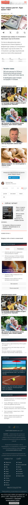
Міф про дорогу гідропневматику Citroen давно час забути (14, 344)
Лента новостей (14, 288)
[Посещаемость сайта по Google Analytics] (16, 427)
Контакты (20, 473)
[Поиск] (19, 2)
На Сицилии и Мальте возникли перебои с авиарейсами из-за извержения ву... (12, 226)
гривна (20, 193)
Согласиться (14, 503)
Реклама (20, 471)
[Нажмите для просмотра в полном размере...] (14, 60)
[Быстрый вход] (22, 2)
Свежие (8, 249)
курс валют (13, 193)
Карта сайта (21, 475)
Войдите (3, 238)
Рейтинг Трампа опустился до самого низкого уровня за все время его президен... (14, 417)
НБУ (4, 197)
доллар (5, 193)
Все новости (14, 283)
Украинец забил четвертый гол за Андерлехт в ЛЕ (13, 275)
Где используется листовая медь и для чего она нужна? (13, 348)
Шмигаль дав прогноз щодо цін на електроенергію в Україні (13, 252)
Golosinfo (5, 2)
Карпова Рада (9, 182)
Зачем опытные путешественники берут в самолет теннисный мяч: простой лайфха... (13, 387)
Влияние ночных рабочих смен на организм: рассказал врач (13, 279)
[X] (10, 32)
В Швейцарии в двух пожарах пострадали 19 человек (12, 78)
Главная (20, 462)
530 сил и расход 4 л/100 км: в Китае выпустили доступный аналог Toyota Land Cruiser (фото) (13, 73)
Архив (19, 467)
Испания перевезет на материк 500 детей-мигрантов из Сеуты (15, 399)
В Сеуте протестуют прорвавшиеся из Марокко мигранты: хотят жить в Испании (15, 407)
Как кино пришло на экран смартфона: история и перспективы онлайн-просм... (14, 351)
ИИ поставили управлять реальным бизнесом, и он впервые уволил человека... (12, 218)
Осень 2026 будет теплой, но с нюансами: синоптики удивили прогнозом (15, 403)
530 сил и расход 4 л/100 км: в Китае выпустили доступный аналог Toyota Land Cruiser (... (14, 257)
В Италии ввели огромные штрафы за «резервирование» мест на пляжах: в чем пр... (14, 372)
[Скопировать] (24, 32)
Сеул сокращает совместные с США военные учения (14, 412)
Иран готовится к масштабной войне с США (20, 209)
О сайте (20, 469)
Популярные (20, 249)
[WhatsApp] (17, 32)
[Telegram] (3, 32)
